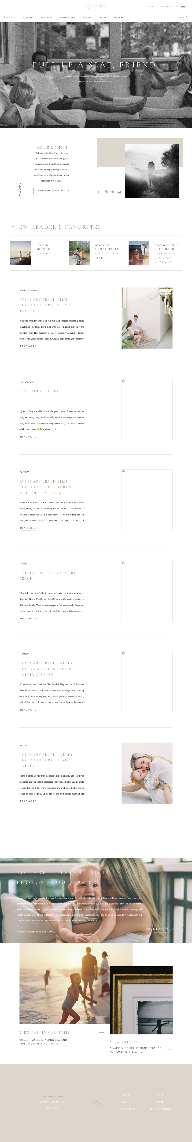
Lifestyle (43, 245)
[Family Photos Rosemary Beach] (147, 591)
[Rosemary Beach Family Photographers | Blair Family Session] (147, 681)
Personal (26, 382)
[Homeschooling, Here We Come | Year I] (79, 253)
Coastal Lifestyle (166, 245)
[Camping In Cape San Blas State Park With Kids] (139, 253)
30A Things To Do (38, 391)
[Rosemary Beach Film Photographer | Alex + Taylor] (147, 318)
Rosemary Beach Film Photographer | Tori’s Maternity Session (45, 487)
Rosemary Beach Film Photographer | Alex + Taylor (45, 305)
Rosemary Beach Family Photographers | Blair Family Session (46, 669)
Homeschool (103, 245)
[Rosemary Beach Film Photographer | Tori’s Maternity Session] (147, 499)
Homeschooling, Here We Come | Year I (109, 253)
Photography (29, 290)
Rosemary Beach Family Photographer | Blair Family (46, 760)
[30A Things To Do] (147, 409)
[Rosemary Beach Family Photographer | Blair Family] (147, 773)
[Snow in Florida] (20, 253)
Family (24, 472)
